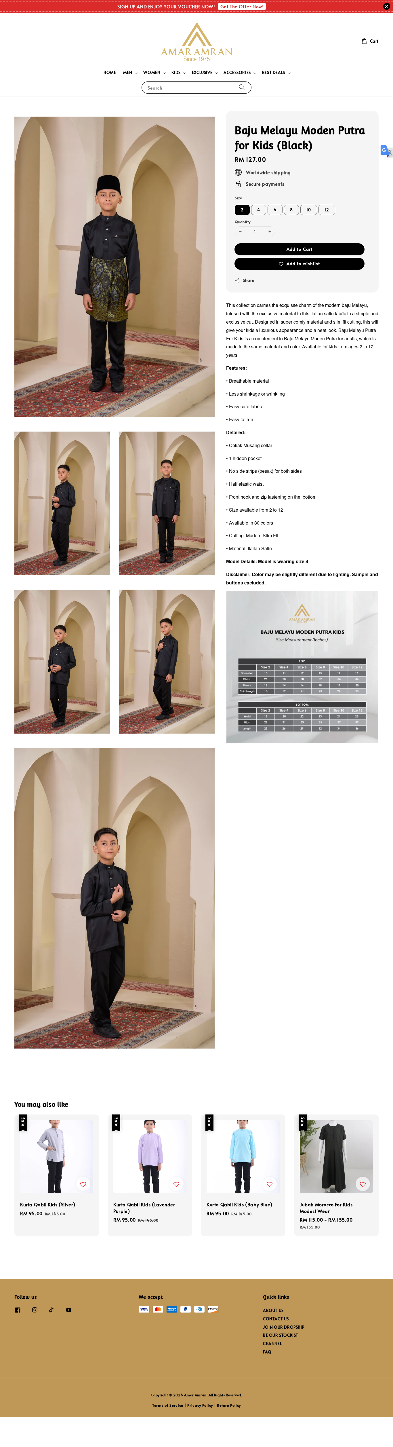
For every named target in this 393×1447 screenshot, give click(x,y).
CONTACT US (276, 1318)
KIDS (175, 72)
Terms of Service (167, 1405)
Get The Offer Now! (242, 6)
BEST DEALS (273, 72)
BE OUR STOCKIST (280, 1335)
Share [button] (248, 280)
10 (308, 209)
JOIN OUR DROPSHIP (283, 1327)
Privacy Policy (200, 1405)
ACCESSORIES (237, 72)
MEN (127, 72)
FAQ (267, 1352)
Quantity (242, 221)
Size (238, 197)
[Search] (242, 87)
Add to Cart (299, 249)
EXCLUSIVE (202, 72)
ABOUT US (273, 1310)
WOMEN (151, 72)
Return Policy (229, 1405)
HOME (110, 72)
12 (327, 209)
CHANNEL (272, 1343)
